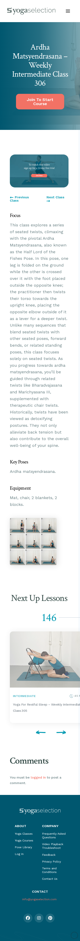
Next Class (55, 197)
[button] (68, 11)
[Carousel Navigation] (39, 733)
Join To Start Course (40, 101)
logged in (38, 777)
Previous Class (19, 199)
